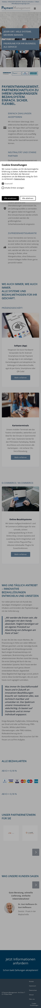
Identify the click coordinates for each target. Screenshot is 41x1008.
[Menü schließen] (35, 8)
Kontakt (31, 981)
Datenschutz (33, 990)
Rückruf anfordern (28, 2)
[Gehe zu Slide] (17, 51)
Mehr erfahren (20, 377)
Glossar (31, 995)
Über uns (32, 999)
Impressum (32, 986)
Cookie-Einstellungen (34, 1004)
